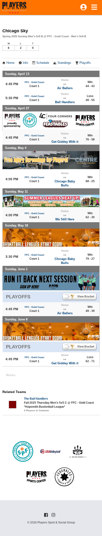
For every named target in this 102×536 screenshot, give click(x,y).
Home (10, 63)
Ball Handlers (65, 102)
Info (25, 63)
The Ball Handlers (36, 398)
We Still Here (64, 219)
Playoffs (85, 63)
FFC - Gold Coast (34, 82)
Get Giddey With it (64, 141)
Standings (64, 63)
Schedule (42, 63)
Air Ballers (65, 88)
